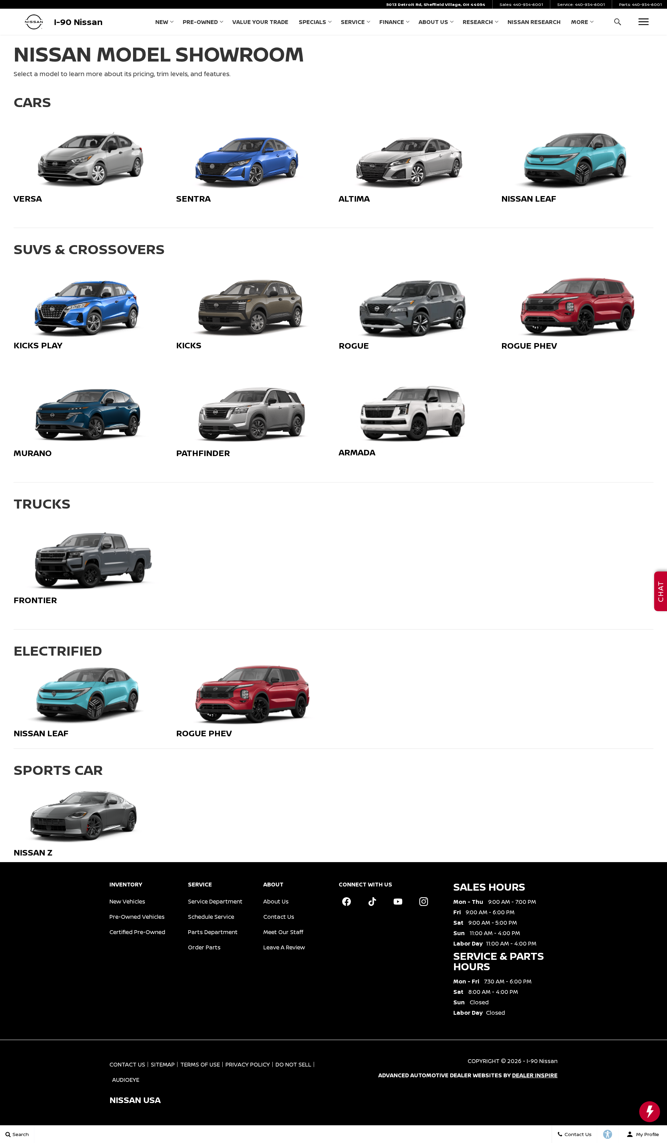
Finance (391, 22)
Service (353, 22)
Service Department (215, 901)
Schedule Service (211, 917)
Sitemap (163, 1064)
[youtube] (397, 901)
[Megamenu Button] (643, 22)
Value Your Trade (260, 22)
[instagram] (423, 901)
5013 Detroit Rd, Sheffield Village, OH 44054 (435, 4)
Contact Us (278, 917)
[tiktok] (372, 901)
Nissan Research (534, 22)
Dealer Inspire (535, 1075)
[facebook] (346, 901)
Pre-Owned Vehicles (137, 917)
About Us (433, 22)
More (579, 23)
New (161, 22)
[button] (617, 22)
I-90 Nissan (542, 1061)
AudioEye (125, 1080)
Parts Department (213, 932)
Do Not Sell (293, 1064)
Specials (312, 22)
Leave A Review (284, 947)
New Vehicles (127, 901)
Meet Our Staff (283, 932)
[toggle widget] (649, 1111)
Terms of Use (200, 1064)
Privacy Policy (247, 1064)
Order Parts (204, 947)
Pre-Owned (200, 22)
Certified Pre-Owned (137, 932)
